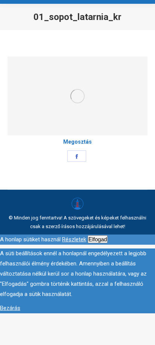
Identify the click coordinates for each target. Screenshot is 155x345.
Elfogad (97, 239)
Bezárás (10, 308)
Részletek (74, 239)
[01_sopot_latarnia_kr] (77, 96)
